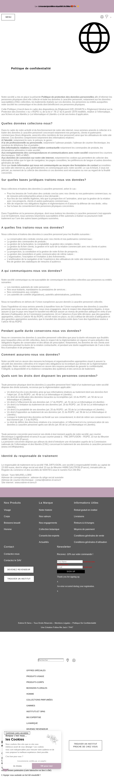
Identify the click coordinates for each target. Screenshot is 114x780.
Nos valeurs (45, 516)
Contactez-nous (11, 554)
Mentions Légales (62, 623)
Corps (7, 516)
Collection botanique (49, 529)
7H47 (70, 627)
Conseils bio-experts (49, 535)
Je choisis (17, 766)
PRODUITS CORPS (35, 682)
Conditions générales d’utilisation (90, 542)
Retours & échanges (84, 523)
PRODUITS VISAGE (35, 676)
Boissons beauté (12, 523)
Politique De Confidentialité (84, 623)
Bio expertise (33, 717)
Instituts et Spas (35, 711)
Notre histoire (45, 510)
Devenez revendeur (37, 729)
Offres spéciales (35, 670)
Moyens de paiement (84, 529)
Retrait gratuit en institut (85, 510)
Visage (7, 510)
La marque (32, 723)
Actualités (44, 542)
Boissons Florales (36, 688)
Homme (8, 529)
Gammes (30, 705)
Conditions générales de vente (89, 535)
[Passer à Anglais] (94, 38)
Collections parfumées (39, 700)
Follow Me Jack (60, 627)
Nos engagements (48, 523)
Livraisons (79, 516)
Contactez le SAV (12, 560)
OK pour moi (47, 766)
